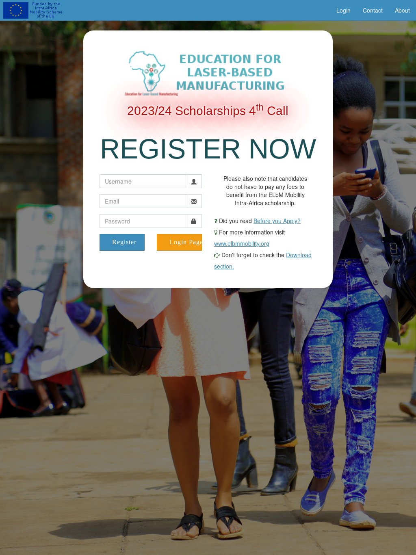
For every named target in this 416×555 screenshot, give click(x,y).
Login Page (185, 241)
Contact (373, 10)
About (402, 10)
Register (124, 241)
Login (343, 10)
